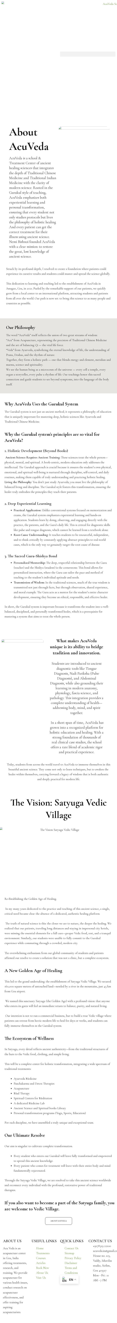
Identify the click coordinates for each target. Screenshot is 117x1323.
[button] (87, 54)
